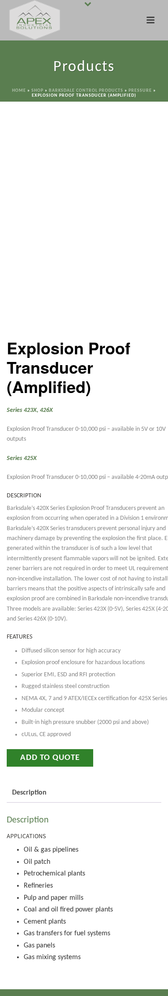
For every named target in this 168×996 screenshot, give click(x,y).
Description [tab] (29, 792)
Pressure (140, 90)
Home (19, 90)
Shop (37, 90)
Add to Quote (50, 758)
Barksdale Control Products (86, 90)
